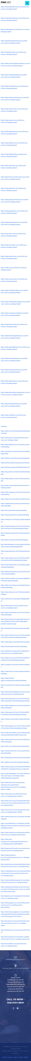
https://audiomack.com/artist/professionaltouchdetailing (15, 672)
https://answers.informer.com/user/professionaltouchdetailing (15, 752)
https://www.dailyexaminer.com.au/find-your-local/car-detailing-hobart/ (15, 132)
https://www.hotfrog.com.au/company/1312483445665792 (15, 817)
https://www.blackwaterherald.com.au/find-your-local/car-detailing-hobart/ (14, 42)
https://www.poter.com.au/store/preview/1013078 (15, 931)
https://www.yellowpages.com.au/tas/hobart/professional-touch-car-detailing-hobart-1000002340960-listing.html (15, 775)
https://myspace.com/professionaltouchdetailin (15, 665)
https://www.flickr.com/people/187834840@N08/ (15, 600)
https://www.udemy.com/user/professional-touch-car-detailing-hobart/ (14, 607)
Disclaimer (15, 1053)
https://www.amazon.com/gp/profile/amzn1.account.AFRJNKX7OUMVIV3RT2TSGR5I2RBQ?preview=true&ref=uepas (15, 621)
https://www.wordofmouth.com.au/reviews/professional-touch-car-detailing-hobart (15, 849)
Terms (21, 1051)
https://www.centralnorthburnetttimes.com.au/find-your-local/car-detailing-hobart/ (15, 64)
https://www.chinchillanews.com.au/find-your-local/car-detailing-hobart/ (15, 87)
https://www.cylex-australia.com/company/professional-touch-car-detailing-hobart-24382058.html (14, 841)
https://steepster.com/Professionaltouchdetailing (15, 520)
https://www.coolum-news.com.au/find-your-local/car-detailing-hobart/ (14, 110)
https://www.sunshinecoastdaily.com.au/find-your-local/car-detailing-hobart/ (15, 314)
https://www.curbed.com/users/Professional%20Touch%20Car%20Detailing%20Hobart (15, 559)
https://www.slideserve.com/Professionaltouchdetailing (15, 593)
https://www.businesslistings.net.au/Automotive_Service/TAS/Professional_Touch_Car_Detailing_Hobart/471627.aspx (15, 889)
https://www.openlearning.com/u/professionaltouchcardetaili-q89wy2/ (15, 572)
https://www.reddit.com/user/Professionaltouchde (15, 479)
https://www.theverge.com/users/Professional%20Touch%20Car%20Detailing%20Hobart (15, 527)
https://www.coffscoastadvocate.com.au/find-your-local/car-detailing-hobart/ (15, 98)
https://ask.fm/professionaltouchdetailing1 (14, 646)
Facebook (4, 426)
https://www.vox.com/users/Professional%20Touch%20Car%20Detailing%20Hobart (15, 659)
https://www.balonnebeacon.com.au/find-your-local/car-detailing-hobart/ (15, 19)
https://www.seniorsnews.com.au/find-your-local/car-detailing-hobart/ (14, 280)
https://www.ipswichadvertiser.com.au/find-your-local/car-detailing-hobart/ (14, 223)
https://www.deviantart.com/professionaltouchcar (15, 552)
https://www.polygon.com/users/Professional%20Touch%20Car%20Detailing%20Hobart (15, 727)
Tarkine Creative (13, 1051)
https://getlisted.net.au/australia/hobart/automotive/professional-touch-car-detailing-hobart (15, 865)
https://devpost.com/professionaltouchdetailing (15, 720)
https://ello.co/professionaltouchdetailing (14, 510)
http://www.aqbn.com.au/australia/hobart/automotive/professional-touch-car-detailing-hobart (15, 923)
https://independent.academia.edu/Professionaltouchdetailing (15, 504)
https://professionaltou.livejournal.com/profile (15, 463)
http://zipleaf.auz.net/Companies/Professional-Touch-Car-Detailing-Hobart (15, 897)
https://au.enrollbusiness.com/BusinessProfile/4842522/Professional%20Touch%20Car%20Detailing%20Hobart (15, 825)
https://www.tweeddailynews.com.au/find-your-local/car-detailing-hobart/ (15, 348)
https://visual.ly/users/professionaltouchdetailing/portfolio (15, 452)
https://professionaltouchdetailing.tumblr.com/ (15, 467)
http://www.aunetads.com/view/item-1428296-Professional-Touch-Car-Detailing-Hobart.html (15, 938)
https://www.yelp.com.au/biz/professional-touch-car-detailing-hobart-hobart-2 (14, 795)
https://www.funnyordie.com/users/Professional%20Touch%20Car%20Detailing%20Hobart (15, 700)
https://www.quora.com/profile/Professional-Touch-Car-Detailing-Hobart (15, 439)
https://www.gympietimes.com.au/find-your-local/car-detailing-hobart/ (14, 212)
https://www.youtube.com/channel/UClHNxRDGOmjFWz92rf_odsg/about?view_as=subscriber (15, 768)
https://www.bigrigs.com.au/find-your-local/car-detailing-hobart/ (15, 30)
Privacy (26, 1051)
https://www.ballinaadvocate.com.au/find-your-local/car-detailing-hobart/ (15, 8)
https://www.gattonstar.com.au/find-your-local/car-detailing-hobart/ (14, 189)
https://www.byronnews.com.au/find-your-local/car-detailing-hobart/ (14, 53)
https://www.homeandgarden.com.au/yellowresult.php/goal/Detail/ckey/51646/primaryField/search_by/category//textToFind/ (15, 914)
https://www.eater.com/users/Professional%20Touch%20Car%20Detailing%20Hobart (15, 713)
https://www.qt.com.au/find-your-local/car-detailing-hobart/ (14, 269)
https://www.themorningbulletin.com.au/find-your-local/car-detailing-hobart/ (15, 337)
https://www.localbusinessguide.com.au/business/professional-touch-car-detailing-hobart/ (15, 881)
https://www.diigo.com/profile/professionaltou (15, 642)
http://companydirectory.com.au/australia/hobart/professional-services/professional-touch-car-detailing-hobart (15, 873)
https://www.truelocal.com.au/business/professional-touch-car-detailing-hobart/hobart (15, 833)
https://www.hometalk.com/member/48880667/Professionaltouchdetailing (15, 579)
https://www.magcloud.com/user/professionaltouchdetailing (15, 493)
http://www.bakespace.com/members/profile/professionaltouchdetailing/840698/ (15, 545)
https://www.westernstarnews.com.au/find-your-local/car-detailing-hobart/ (14, 371)
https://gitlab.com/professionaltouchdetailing (15, 762)
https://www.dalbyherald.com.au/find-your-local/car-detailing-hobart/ (14, 155)
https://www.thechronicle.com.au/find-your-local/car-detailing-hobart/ (14, 325)
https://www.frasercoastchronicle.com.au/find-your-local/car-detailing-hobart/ (15, 178)
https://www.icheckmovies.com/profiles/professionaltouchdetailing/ (15, 566)
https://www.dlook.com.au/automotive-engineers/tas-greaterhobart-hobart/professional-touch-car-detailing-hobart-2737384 (13, 786)
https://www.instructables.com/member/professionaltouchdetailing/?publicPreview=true (15, 734)
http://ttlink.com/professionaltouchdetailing (14, 540)
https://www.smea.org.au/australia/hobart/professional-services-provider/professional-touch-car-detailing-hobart (15, 803)
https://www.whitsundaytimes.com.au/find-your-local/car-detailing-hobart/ (14, 405)
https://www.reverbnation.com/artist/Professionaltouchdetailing (15, 613)
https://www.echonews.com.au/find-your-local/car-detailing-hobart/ (13, 166)
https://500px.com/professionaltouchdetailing (15, 458)
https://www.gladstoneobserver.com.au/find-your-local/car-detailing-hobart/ (15, 201)
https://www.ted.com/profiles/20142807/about (15, 499)
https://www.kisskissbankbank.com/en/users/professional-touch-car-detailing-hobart (15, 693)
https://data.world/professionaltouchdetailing (15, 515)
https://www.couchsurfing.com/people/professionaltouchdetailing (15, 586)
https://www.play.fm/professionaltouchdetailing (15, 629)
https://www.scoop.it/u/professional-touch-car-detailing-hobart (15, 486)
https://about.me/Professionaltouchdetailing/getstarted (15, 432)
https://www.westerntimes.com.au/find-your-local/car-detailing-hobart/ (15, 382)
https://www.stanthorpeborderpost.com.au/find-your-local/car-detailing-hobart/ (15, 303)
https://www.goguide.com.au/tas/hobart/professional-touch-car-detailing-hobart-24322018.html (15, 905)
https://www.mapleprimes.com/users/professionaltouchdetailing (15, 706)
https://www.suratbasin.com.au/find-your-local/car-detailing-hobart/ (13, 416)
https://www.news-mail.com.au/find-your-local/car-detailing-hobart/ (13, 235)
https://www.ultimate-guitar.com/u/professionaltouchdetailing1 (13, 679)
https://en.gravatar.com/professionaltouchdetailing (15, 473)
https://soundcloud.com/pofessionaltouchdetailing (15, 686)
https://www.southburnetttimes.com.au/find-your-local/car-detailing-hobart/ (14, 291)
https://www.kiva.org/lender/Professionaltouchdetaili (15, 534)
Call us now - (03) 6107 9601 (15, 1001)
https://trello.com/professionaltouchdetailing (15, 746)
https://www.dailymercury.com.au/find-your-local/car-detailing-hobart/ (14, 144)
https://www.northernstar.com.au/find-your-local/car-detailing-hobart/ (14, 257)
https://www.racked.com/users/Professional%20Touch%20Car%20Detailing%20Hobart (15, 636)
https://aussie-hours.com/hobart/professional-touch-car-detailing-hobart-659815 (15, 811)
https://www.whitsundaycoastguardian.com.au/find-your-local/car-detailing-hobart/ (15, 393)
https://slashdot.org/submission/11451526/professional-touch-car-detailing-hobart (15, 652)
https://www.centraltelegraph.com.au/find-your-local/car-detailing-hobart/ (14, 76)
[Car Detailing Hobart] (8, 3)
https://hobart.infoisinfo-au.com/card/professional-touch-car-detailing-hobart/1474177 (15, 857)
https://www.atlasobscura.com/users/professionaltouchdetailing (15, 740)
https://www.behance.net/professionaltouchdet (15, 757)
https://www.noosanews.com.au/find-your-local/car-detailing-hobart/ (14, 246)
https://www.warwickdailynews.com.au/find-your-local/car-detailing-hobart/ (14, 359)
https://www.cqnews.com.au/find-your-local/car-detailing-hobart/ (13, 121)
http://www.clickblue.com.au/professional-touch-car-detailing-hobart (14, 945)
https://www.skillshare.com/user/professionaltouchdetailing (15, 445)
